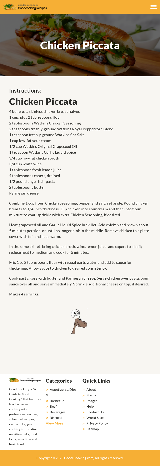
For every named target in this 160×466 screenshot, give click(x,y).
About (91, 389)
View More (55, 423)
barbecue (57, 401)
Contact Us (95, 412)
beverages (58, 412)
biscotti (56, 418)
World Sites (95, 418)
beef (53, 406)
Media (91, 395)
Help (90, 406)
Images (91, 401)
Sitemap (92, 429)
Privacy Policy (97, 423)
